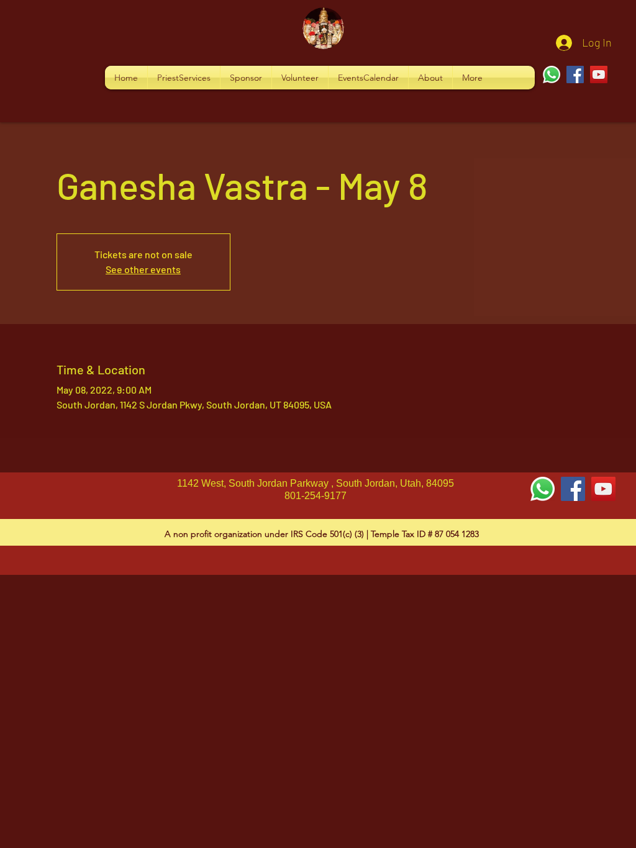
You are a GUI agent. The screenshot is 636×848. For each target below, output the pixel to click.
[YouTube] (598, 74)
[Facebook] (575, 74)
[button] (184, 77)
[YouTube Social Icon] (603, 489)
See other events (143, 269)
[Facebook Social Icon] (573, 489)
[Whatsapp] (551, 74)
